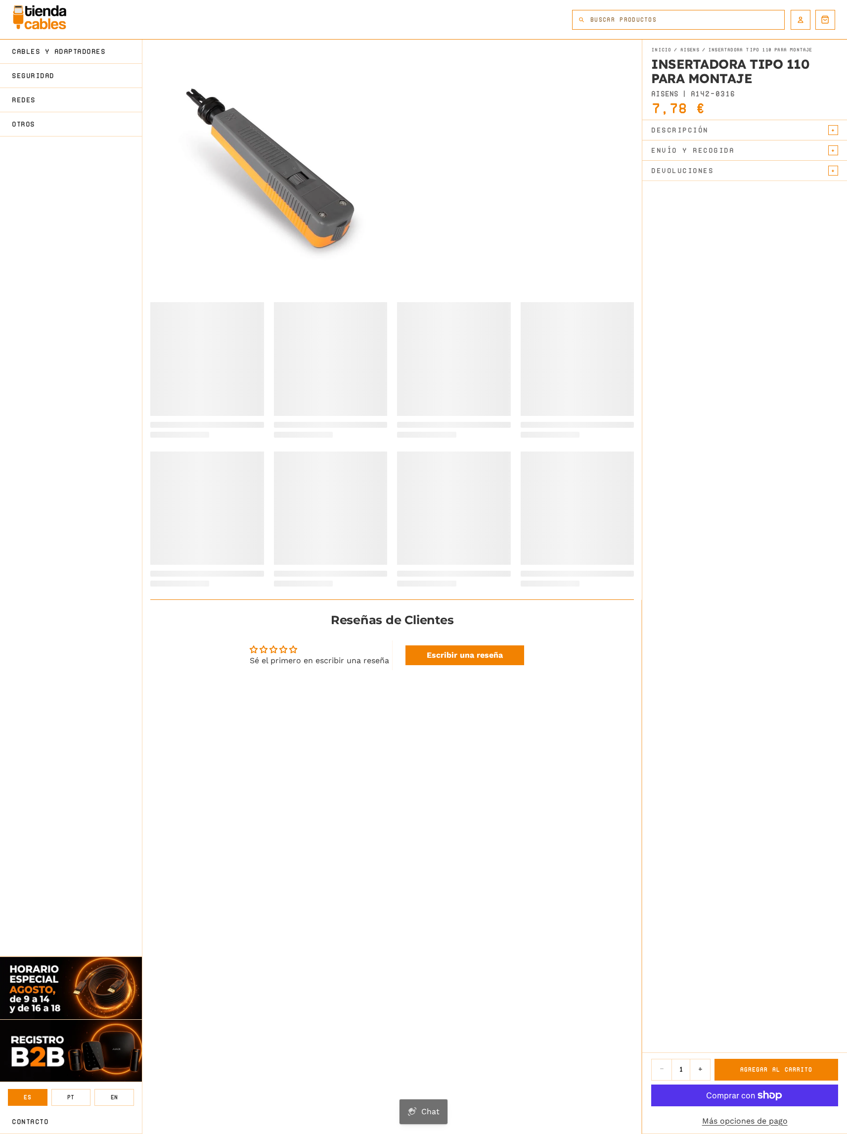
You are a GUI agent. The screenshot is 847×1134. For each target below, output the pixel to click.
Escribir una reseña (465, 655)
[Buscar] (581, 19)
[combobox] (687, 19)
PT (71, 1097)
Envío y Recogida (692, 150)
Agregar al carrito (776, 1069)
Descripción (680, 130)
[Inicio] (39, 17)
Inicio (661, 49)
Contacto (30, 1122)
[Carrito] (825, 20)
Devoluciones (682, 171)
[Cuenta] (800, 20)
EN (114, 1097)
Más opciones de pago (745, 1121)
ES (27, 1097)
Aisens (689, 49)
